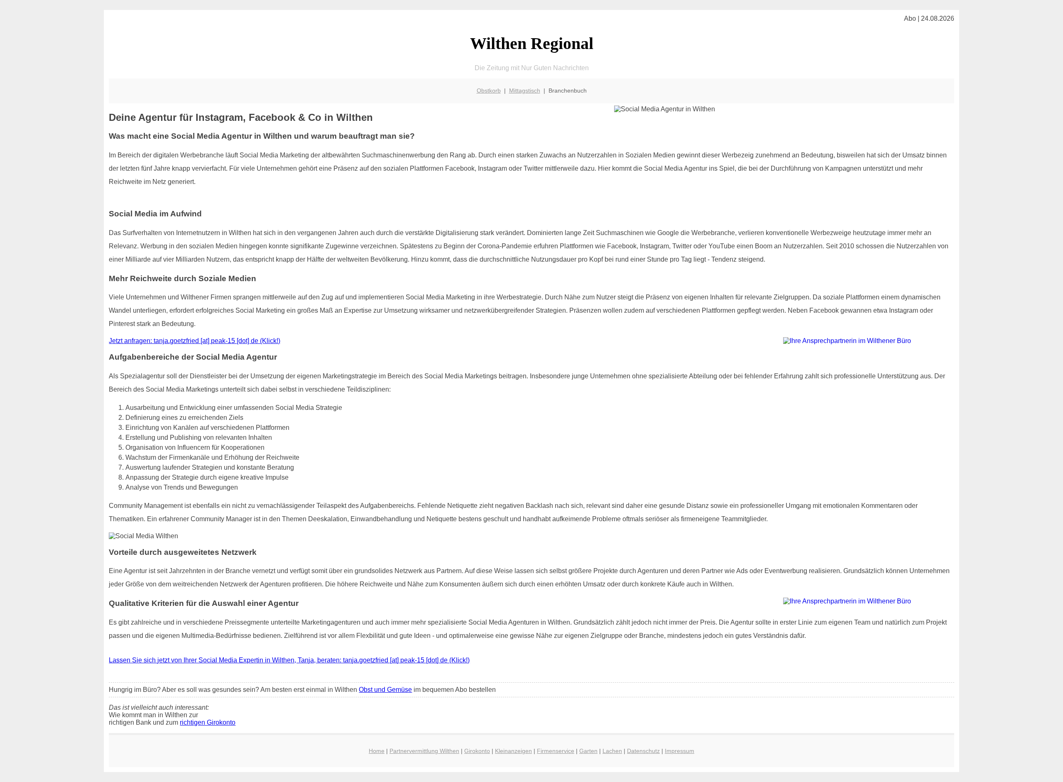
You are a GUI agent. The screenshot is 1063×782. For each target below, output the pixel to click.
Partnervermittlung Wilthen (424, 751)
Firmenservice (555, 751)
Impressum (679, 751)
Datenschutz (643, 751)
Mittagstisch (524, 90)
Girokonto (477, 751)
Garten (588, 751)
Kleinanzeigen (513, 751)
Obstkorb (489, 90)
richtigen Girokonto (207, 722)
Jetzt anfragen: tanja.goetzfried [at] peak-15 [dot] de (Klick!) (194, 340)
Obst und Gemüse (385, 689)
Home (377, 751)
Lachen (612, 751)
